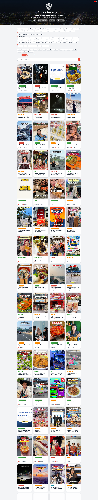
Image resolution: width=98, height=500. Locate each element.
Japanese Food (44, 30)
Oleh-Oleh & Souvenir (42, 40)
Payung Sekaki (49, 49)
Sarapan (19, 34)
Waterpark (70, 42)
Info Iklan (53, 20)
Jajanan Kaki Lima (52, 28)
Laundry (32, 40)
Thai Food (56, 30)
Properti (69, 40)
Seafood (67, 30)
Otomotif (49, 40)
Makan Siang (25, 34)
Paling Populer (30, 54)
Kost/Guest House (26, 40)
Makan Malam (31, 34)
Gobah (30, 49)
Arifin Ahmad (25, 49)
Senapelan (68, 49)
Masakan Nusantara (68, 28)
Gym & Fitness (38, 38)
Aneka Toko (75, 42)
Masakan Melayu (76, 28)
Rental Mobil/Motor (21, 42)
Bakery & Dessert (60, 28)
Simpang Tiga (74, 49)
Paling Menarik (38, 54)
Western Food (62, 30)
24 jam (41, 34)
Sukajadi (19, 51)
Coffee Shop (35, 28)
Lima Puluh (35, 49)
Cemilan (36, 34)
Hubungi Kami (61, 20)
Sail (64, 49)
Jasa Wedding (56, 38)
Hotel (51, 38)
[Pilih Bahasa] (95, 1)
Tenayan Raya (30, 51)
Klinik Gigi (62, 38)
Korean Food (51, 30)
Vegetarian (72, 30)
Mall (36, 40)
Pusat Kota (56, 49)
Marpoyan (40, 49)
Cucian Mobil (26, 38)
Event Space (32, 38)
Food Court (45, 28)
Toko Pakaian (56, 42)
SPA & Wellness (37, 42)
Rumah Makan (25, 28)
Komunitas (20, 40)
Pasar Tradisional (56, 40)
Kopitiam (40, 28)
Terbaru (24, 54)
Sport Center (44, 42)
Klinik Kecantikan (68, 38)
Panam (44, 49)
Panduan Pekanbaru (43, 20)
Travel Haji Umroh (63, 42)
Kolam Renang (75, 38)
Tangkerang (25, 51)
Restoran (19, 28)
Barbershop (20, 38)
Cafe (30, 28)
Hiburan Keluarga (46, 38)
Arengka (19, 49)
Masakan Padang (21, 30)
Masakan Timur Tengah (30, 30)
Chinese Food (37, 30)
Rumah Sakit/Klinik (29, 42)
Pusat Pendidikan (75, 40)
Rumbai (60, 49)
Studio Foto (50, 42)
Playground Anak (63, 40)
